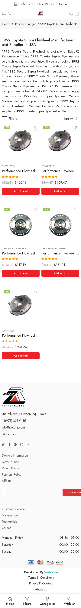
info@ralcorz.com (13, 427)
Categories (47, 603)
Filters (12, 118)
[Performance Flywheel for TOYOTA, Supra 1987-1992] (21, 225)
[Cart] (77, 13)
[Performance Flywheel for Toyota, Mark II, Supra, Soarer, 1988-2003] (21, 142)
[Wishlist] (36, 127)
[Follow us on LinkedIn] (28, 444)
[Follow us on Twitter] (3, 444)
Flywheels (8, 166)
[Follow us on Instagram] (21, 444)
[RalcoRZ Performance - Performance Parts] (41, 13)
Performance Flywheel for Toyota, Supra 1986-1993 (60, 170)
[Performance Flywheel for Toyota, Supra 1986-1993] (60, 142)
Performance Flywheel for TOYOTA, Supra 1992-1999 (60, 253)
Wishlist (69, 603)
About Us (41, 589)
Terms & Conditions (41, 577)
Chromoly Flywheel (14, 248)
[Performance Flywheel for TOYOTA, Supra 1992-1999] (60, 225)
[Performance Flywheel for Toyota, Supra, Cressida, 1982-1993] (21, 307)
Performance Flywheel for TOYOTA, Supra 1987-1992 (21, 253)
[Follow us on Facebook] (9, 444)
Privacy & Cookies (41, 583)
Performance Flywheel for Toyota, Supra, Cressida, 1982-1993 (21, 335)
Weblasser (51, 572)
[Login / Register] (71, 13)
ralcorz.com (10, 434)
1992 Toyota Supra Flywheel (29, 71)
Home (6, 24)
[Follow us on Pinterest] (15, 444)
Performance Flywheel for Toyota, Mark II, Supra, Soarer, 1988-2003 (21, 170)
